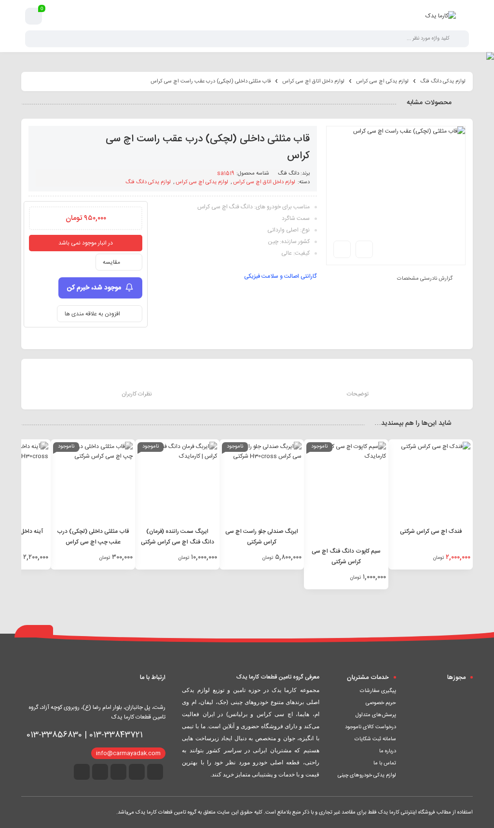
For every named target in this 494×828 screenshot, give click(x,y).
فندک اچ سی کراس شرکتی (431, 531)
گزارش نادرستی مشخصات (425, 278)
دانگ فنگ (288, 173)
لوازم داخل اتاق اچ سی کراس (313, 81)
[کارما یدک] (440, 16)
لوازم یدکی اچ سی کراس (382, 81)
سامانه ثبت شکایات (375, 739)
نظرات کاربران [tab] (137, 394)
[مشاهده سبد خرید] (34, 16)
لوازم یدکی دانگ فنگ (443, 81)
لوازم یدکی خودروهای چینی (367, 775)
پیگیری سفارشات (378, 691)
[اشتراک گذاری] (364, 249)
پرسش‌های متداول (376, 715)
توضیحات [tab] (358, 394)
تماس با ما (384, 763)
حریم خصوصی (381, 703)
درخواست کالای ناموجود (370, 727)
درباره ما (387, 751)
